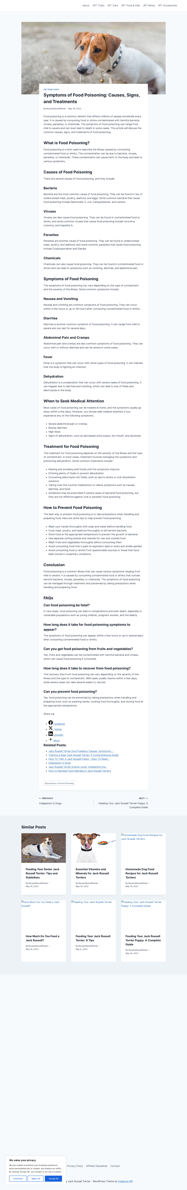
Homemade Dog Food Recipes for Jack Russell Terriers (142, 873)
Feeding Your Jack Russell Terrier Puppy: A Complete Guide (123, 803)
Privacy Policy (75, 1166)
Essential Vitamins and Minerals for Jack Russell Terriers (92, 873)
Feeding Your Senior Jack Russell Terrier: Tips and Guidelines (42, 873)
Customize (18, 1178)
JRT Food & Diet (130, 5)
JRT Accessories (167, 5)
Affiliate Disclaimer (97, 1166)
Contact (115, 1166)
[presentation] (43, 848)
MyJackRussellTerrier (56, 108)
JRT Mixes (149, 5)
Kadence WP (125, 1181)
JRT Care (112, 5)
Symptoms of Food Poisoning (59, 783)
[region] (35, 1170)
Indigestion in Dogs (50, 801)
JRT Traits (98, 5)
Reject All (36, 1178)
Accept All (53, 1178)
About (85, 5)
